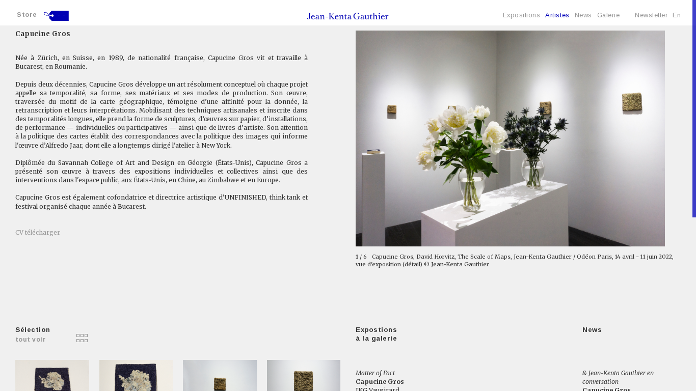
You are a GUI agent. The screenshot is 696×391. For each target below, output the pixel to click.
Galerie (608, 15)
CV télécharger (37, 232)
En (677, 15)
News (583, 15)
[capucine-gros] (64, 338)
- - (62, 14)
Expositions (522, 15)
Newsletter (651, 15)
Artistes (557, 15)
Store (27, 14)
